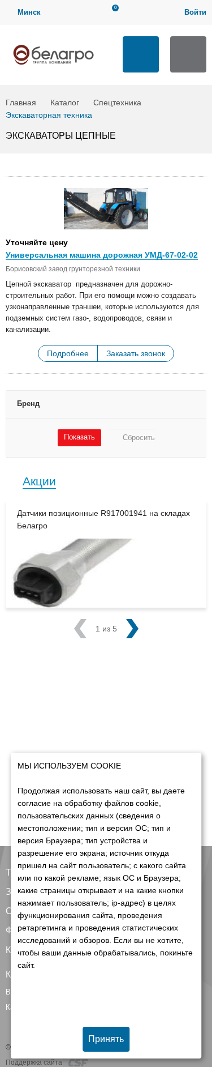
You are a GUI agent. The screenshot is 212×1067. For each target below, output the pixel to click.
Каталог (64, 102)
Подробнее (68, 353)
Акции (39, 481)
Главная (21, 102)
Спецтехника (117, 102)
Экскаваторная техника (49, 114)
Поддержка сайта (35, 1062)
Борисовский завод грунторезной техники (73, 269)
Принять (106, 1039)
